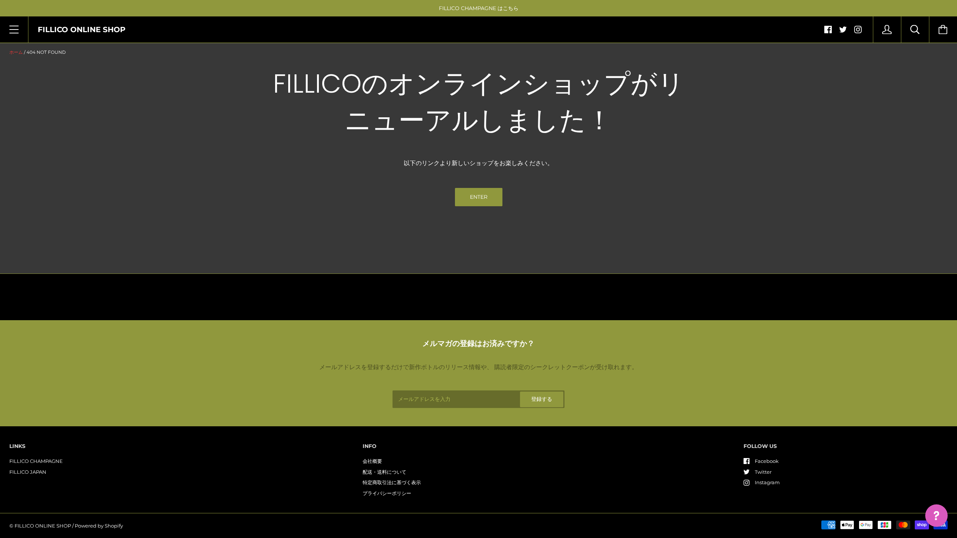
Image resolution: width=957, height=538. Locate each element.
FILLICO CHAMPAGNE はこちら (478, 8)
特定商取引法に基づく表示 (392, 482)
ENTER (478, 197)
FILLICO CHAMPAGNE (36, 461)
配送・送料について (384, 472)
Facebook (767, 461)
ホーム (16, 52)
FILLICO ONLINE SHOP (43, 526)
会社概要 (372, 461)
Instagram (767, 482)
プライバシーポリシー (387, 493)
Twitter (763, 472)
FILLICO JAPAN (27, 472)
